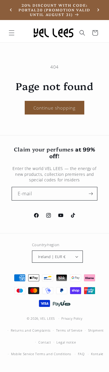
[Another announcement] (98, 9)
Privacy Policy (71, 318)
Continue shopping (54, 108)
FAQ (81, 354)
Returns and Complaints (31, 330)
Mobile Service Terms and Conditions (41, 354)
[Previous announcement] (10, 9)
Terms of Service (69, 330)
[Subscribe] (90, 194)
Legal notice (66, 342)
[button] (11, 32)
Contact (44, 342)
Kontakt (97, 354)
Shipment (96, 330)
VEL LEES (47, 318)
